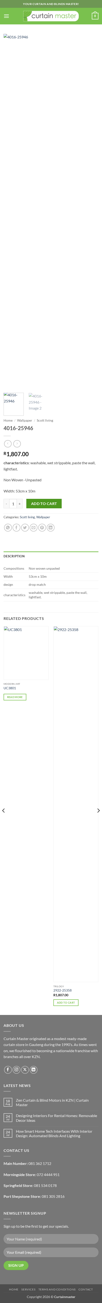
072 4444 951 (48, 1174)
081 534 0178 (45, 1185)
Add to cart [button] (66, 1002)
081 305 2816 (53, 1196)
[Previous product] (17, 443)
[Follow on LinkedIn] (33, 1070)
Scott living (45, 420)
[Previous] (11, 211)
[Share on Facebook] (16, 528)
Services (28, 1289)
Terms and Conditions (57, 1289)
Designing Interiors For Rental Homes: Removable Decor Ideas (56, 1117)
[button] (6, 16)
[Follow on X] (25, 1070)
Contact (86, 1289)
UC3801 (10, 688)
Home (8, 420)
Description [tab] (14, 556)
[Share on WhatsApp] (8, 528)
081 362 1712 (39, 1163)
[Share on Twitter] (25, 528)
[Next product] (7, 443)
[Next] (90, 211)
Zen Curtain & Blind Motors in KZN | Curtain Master (52, 1102)
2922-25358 (62, 990)
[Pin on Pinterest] (42, 528)
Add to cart (44, 503)
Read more (15, 697)
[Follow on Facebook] (8, 1070)
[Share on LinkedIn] (51, 528)
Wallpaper (24, 420)
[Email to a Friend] (33, 528)
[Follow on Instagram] (16, 1070)
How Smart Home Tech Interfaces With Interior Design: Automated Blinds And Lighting (54, 1133)
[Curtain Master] (51, 16)
